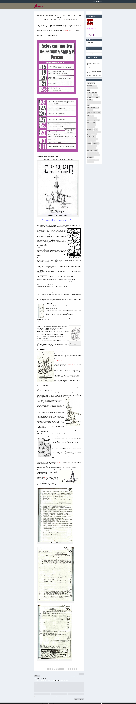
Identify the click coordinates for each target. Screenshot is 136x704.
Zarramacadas (90, 162)
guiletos (98, 131)
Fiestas (95, 129)
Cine (88, 105)
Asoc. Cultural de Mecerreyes (52, 19)
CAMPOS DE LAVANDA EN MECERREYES (94, 72)
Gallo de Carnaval (91, 131)
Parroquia (58, 6)
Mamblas (89, 136)
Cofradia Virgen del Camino (93, 107)
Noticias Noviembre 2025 (93, 64)
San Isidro (96, 152)
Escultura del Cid (91, 127)
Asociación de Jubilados (92, 87)
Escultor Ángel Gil (91, 124)
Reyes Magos (89, 150)
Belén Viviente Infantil (92, 92)
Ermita (88, 122)
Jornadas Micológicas (91, 134)
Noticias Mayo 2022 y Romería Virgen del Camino (94, 76)
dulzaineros (89, 120)
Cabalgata (89, 94)
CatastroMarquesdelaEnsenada (93, 102)
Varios (100, 6)
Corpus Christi (90, 115)
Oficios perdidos (93, 6)
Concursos (89, 109)
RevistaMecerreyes (91, 148)
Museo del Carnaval (91, 141)
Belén (88, 90)
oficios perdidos (95, 143)
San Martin (89, 155)
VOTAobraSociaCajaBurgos (92, 159)
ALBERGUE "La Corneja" (91, 85)
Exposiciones (90, 129)
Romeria (95, 150)
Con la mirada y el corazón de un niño (93, 113)
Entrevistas (96, 120)
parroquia (72, 30)
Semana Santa (66, 30)
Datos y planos (89, 51)
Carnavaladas (97, 97)
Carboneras (89, 97)
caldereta (95, 94)
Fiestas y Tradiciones (66, 6)
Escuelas (93, 122)
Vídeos (81, 6)
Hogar (47, 6)
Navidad (89, 143)
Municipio (53, 6)
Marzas (94, 136)
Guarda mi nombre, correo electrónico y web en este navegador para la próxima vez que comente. (52, 696)
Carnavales (89, 99)
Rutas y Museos (75, 6)
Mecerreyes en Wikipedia (91, 53)
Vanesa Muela (90, 157)
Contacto (86, 6)
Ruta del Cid (89, 152)
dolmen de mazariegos (92, 117)
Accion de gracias (91, 83)
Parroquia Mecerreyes (91, 145)
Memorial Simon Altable (92, 138)
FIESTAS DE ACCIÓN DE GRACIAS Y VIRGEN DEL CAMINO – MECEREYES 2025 (94, 68)
